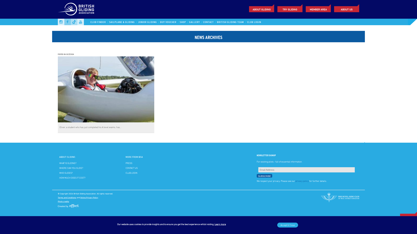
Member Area (318, 9)
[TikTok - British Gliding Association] (74, 22)
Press (129, 163)
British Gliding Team (230, 22)
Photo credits (63, 201)
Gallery (194, 22)
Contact (208, 22)
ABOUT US (346, 9)
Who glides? (66, 172)
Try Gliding (290, 9)
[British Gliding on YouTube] (80, 22)
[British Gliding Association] (76, 9)
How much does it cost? (72, 177)
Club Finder (98, 22)
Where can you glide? (71, 168)
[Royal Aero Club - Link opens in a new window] (340, 197)
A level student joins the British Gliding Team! (86, 51)
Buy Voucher (168, 22)
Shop (183, 22)
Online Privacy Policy (89, 197)
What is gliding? (67, 163)
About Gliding (262, 9)
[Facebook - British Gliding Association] (67, 22)
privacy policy (302, 181)
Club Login (254, 22)
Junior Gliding (147, 22)
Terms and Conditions (67, 197)
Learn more (220, 224)
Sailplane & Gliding (122, 22)
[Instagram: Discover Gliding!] (61, 22)
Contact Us (132, 168)
